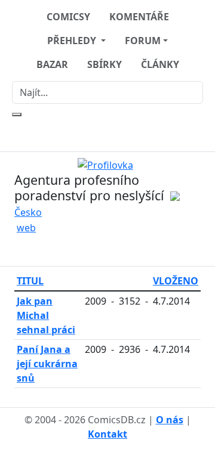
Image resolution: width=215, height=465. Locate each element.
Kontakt (107, 434)
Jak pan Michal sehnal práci (46, 315)
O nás (169, 419)
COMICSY (68, 16)
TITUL (30, 280)
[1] (108, 163)
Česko (28, 212)
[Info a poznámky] (100, 250)
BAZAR (52, 64)
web (26, 227)
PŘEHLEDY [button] (73, 40)
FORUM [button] (143, 40)
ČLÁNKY (160, 64)
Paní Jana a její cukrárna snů (47, 364)
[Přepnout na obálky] (115, 250)
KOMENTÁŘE (139, 16)
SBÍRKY (104, 64)
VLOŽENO (175, 280)
